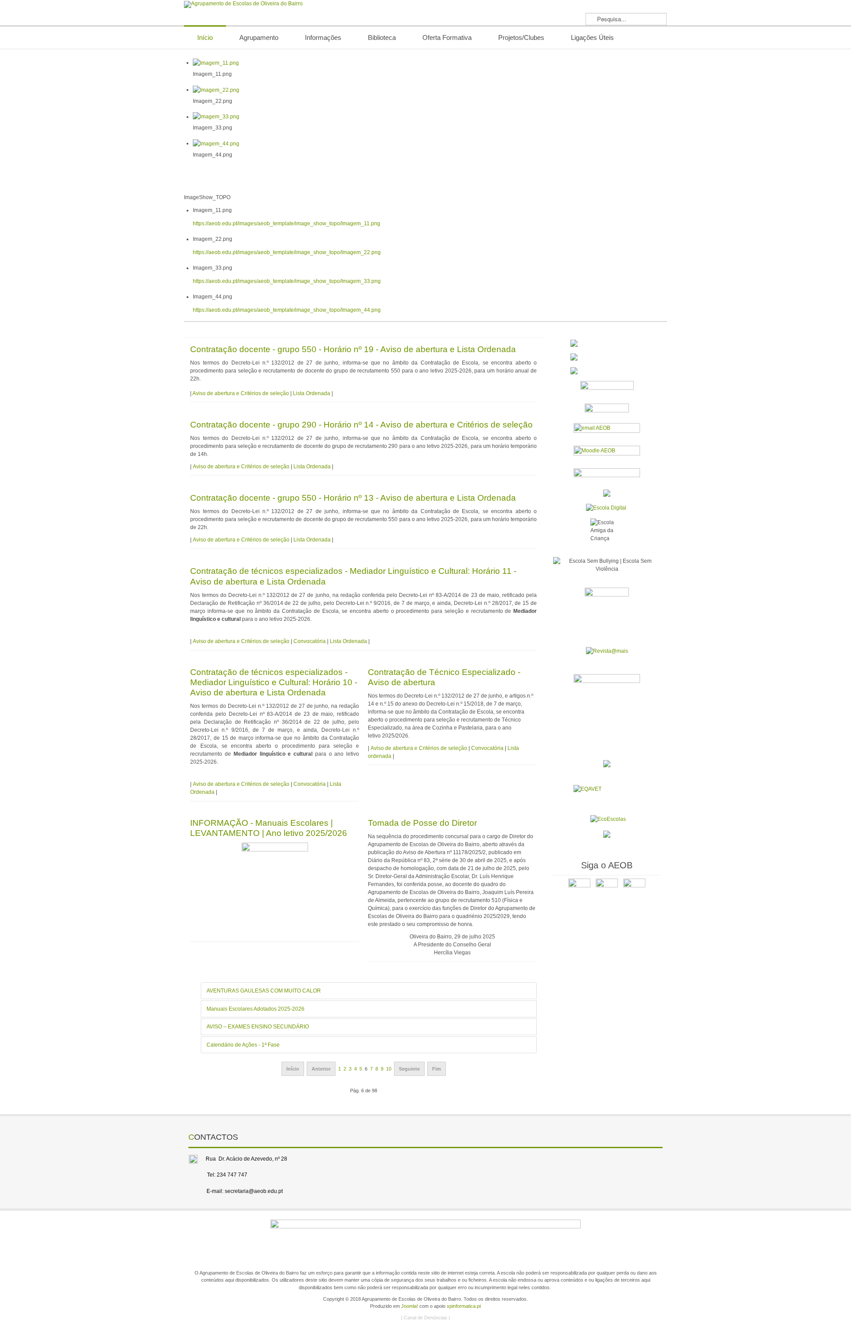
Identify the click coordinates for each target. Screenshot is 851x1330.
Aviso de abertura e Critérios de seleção (240, 393)
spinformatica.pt (464, 1306)
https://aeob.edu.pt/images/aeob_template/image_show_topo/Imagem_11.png (286, 223)
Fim (436, 1068)
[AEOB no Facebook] (579, 889)
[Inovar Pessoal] (606, 357)
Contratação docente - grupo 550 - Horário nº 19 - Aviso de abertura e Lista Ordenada (353, 349)
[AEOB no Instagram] (634, 889)
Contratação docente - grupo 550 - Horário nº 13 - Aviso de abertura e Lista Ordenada (353, 497)
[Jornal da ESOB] (607, 609)
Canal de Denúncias (425, 1317)
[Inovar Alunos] (606, 343)
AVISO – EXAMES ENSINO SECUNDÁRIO (258, 1027)
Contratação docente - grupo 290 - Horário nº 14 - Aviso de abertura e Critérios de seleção (361, 424)
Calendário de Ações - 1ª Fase (243, 1045)
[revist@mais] (607, 650)
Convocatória (309, 641)
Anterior (321, 1068)
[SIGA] (606, 410)
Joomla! (409, 1306)
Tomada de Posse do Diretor (422, 823)
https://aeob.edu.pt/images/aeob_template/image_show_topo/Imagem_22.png (287, 252)
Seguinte (409, 1068)
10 (388, 1068)
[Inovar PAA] (606, 389)
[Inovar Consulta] (606, 370)
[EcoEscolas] (608, 819)
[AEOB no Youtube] (607, 889)
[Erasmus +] (606, 493)
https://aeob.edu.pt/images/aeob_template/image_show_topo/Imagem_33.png (287, 281)
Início (292, 1068)
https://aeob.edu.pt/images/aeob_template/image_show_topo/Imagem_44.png (287, 310)
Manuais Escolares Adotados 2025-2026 (255, 1009)
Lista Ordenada (311, 393)
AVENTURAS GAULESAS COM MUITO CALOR (264, 991)
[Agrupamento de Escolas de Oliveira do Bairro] (243, 4)
